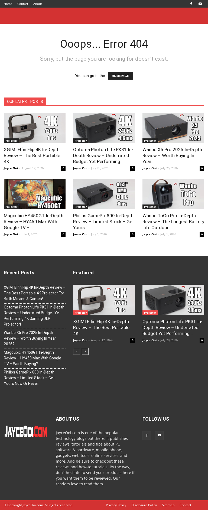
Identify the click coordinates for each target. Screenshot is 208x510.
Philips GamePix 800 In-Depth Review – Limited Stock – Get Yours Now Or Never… (29, 378)
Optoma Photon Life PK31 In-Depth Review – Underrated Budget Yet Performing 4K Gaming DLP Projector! (34, 315)
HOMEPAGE (120, 75)
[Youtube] (200, 4)
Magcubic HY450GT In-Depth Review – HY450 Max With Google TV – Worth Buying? (32, 358)
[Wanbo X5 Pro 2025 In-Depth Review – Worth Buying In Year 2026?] (173, 128)
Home (8, 4)
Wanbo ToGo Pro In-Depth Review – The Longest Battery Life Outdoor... (173, 221)
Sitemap (168, 505)
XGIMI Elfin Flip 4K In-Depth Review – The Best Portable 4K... (32, 155)
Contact (22, 4)
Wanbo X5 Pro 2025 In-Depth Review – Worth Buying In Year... (172, 155)
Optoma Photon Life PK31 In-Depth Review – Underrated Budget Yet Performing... (103, 155)
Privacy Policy (116, 505)
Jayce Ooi (11, 168)
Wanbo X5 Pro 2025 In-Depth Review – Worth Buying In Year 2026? (30, 338)
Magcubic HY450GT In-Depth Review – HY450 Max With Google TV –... (33, 221)
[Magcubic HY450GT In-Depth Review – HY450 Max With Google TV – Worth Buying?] (35, 194)
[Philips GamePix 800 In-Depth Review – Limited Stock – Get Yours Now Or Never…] (104, 194)
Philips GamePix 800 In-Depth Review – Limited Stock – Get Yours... (103, 221)
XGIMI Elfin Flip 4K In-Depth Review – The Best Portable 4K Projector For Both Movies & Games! (35, 293)
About (37, 4)
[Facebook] (191, 4)
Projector (11, 140)
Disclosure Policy (144, 505)
